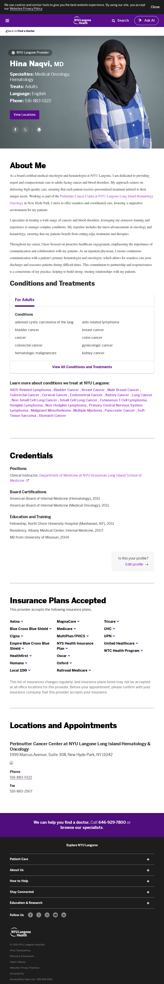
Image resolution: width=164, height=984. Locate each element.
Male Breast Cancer (123, 390)
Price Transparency (20, 950)
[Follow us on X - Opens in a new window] (38, 914)
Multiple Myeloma (88, 410)
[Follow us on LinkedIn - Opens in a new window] (63, 914)
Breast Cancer (93, 390)
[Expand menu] (148, 859)
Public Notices (18, 962)
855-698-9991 (45, 979)
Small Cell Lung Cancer (78, 400)
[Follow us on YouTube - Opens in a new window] (55, 914)
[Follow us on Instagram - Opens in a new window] (47, 914)
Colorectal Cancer (24, 395)
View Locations (24, 115)
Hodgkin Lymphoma (26, 405)
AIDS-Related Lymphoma (30, 390)
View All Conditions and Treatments (82, 367)
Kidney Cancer (117, 395)
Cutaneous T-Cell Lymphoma (123, 400)
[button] (155, 7)
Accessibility (17, 973)
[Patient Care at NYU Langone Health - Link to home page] (82, 20)
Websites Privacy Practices (25, 967)
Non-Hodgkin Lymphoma (65, 405)
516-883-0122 (38, 100)
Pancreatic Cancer (120, 410)
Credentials (31, 455)
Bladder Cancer (66, 390)
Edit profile (134, 564)
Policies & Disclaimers (22, 956)
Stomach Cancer (52, 416)
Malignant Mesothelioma (51, 410)
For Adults (24, 299)
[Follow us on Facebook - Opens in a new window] (30, 914)
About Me (28, 165)
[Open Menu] (7, 20)
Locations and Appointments (63, 725)
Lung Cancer (142, 395)
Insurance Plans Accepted (58, 600)
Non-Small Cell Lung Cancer (34, 400)
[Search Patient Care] (113, 20)
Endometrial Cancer (86, 395)
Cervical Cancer (54, 395)
